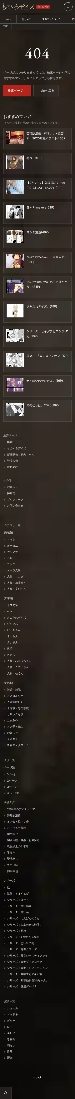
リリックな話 (15, 714)
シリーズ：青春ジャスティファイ (27, 955)
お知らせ (12, 487)
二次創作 (12, 720)
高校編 (8, 532)
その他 (8, 682)
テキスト (12, 739)
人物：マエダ (15, 576)
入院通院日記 (15, 702)
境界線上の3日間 (17, 846)
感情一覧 (9, 1001)
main (8, 19)
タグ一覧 (9, 760)
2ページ (12, 780)
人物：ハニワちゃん (19, 661)
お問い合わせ (15, 505)
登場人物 (12, 460)
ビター (11, 1020)
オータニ (12, 545)
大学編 (8, 598)
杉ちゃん (12, 623)
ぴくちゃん (14, 630)
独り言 (11, 493)
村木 (9, 611)
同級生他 (12, 871)
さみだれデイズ (16, 617)
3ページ (12, 786)
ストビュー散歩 (16, 827)
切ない (11, 1045)
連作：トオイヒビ (18, 893)
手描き (11, 852)
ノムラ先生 (14, 570)
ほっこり (12, 1026)
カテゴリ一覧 (12, 525)
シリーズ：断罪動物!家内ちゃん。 (28, 980)
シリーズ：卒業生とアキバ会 (24, 974)
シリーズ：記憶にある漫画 (23, 937)
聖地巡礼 (12, 858)
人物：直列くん (16, 589)
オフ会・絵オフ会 (18, 821)
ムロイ (11, 558)
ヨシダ (11, 564)
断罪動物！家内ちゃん (20, 454)
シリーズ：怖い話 (18, 912)
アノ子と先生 (15, 726)
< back (37, 1077)
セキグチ (12, 551)
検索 (9, 442)
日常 (9, 1051)
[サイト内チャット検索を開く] (5, 1093)
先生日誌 (12, 865)
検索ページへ (17, 90)
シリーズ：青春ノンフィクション (27, 968)
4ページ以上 (14, 793)
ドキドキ (12, 1014)
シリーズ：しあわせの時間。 (24, 924)
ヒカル (11, 654)
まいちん (12, 636)
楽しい (11, 1033)
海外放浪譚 (14, 815)
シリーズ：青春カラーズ (22, 949)
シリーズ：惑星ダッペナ (22, 986)
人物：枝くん (15, 673)
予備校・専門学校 (18, 708)
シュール (12, 1008)
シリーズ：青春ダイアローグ (24, 961)
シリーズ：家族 (16, 930)
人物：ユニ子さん (18, 667)
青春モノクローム (51, 19)
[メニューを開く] (68, 6)
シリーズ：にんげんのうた (23, 918)
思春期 (11, 1039)
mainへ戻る (46, 90)
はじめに (26, 19)
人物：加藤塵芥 (16, 582)
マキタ (11, 539)
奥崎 (9, 648)
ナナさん (12, 642)
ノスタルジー (15, 695)
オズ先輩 (12, 605)
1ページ (11, 774)
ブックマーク (15, 499)
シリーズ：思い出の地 (20, 943)
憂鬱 (9, 1057)
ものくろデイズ (16, 448)
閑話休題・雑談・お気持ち (23, 840)
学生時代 (12, 834)
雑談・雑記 (14, 689)
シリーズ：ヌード (18, 899)
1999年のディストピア (21, 809)
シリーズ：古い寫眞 (19, 906)
